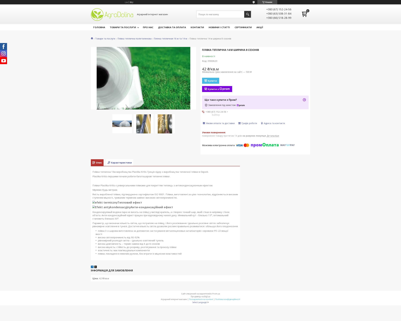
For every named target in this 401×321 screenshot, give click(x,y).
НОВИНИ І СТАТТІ (219, 27)
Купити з (213, 89)
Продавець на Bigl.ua (200, 296)
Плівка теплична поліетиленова (134, 38)
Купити (212, 80)
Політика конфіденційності (227, 299)
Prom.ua (216, 293)
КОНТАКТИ (197, 27)
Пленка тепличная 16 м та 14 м (170, 38)
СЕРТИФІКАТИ (243, 27)
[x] (95, 267)
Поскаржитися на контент (201, 299)
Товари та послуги (105, 38)
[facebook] (92, 267)
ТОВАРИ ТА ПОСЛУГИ (123, 27)
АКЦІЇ (259, 27)
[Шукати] (247, 14)
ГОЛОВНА (99, 27)
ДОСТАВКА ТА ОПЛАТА (172, 27)
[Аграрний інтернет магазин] (112, 14)
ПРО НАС (148, 27)
